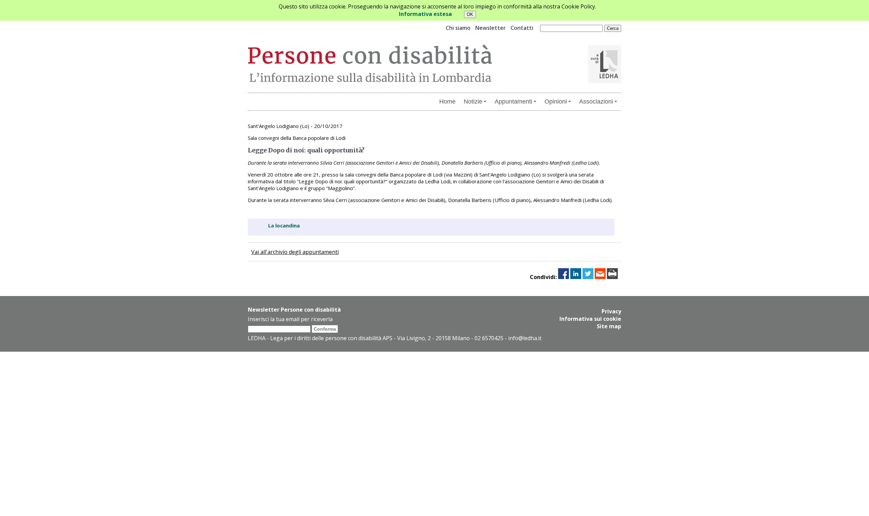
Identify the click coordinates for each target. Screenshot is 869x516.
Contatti (522, 28)
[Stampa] (612, 277)
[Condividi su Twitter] (588, 277)
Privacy (611, 311)
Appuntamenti (513, 101)
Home (447, 101)
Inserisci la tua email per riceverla (290, 319)
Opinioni (555, 101)
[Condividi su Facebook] (563, 277)
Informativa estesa (425, 14)
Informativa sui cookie (590, 318)
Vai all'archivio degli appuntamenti (295, 252)
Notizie (473, 101)
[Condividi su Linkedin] (575, 277)
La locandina (284, 225)
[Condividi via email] (600, 277)
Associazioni (596, 101)
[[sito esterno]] (604, 81)
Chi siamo (458, 28)
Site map (609, 326)
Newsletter (490, 28)
